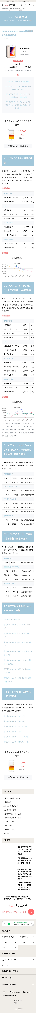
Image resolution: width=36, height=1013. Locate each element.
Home (3, 8)
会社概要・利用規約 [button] (9, 985)
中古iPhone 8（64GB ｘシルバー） (17, 644)
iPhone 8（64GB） (12, 619)
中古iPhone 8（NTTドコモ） (16, 726)
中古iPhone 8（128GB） (14, 716)
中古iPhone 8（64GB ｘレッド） (16, 635)
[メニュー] (2, 5)
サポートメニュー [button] (8, 954)
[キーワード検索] (21, 5)
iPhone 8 (23, 8)
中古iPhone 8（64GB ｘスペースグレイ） (17, 653)
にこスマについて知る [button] (10, 971)
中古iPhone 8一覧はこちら (18, 146)
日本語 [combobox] (15, 1003)
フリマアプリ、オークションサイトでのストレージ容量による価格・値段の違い (18, 105)
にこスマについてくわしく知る (14, 912)
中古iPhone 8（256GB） (14, 721)
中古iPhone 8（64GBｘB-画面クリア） (17, 671)
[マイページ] (25, 5)
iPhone (18, 8)
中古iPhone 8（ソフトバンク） (17, 737)
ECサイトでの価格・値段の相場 (18, 82)
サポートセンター (10, 959)
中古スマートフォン (10, 8)
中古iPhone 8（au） (12, 731)
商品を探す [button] (6, 931)
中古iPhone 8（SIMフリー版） (16, 742)
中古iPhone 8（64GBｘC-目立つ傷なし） (17, 680)
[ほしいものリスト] (29, 5)
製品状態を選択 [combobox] (17, 258)
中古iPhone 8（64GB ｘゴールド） (17, 627)
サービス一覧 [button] (7, 978)
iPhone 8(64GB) (6, 10)
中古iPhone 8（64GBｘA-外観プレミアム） (17, 662)
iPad (3, 947)
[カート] (33, 5)
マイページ (8, 965)
